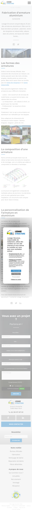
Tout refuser (16, 274)
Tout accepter (16, 270)
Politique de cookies (16, 279)
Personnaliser (16, 277)
